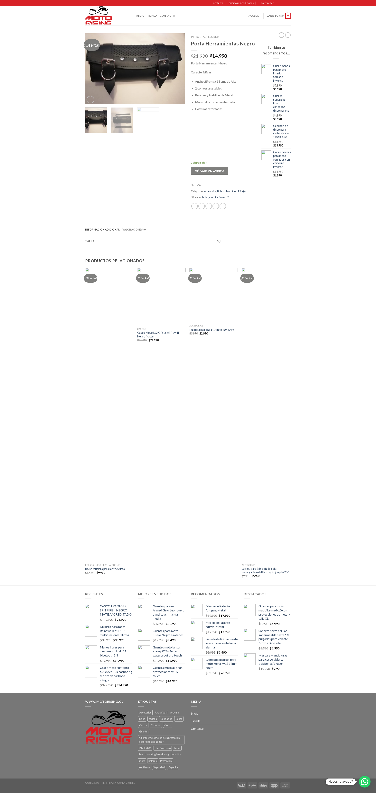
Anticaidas (161, 712)
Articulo (174, 712)
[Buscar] (131, 15)
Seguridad (159, 767)
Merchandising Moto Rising (154, 754)
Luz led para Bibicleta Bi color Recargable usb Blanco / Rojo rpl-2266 (265, 570)
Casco (178, 718)
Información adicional (102, 229)
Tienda (152, 15)
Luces (177, 748)
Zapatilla (173, 767)
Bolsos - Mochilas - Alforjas (231, 191)
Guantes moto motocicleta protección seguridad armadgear (159, 739)
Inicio (140, 15)
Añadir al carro (209, 170)
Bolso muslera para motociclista (105, 569)
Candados (166, 718)
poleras (152, 760)
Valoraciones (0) (134, 229)
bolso (205, 197)
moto (142, 760)
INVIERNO (145, 748)
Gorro (167, 725)
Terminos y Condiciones (240, 3)
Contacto (218, 3)
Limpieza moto (163, 748)
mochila (213, 197)
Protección (224, 197)
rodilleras (144, 767)
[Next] (178, 69)
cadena (153, 718)
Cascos (143, 725)
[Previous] (92, 69)
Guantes (144, 731)
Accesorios (211, 36)
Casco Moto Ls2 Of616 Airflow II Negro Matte (158, 334)
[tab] (102, 229)
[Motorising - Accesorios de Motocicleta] (104, 15)
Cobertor (156, 725)
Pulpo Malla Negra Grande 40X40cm (211, 329)
